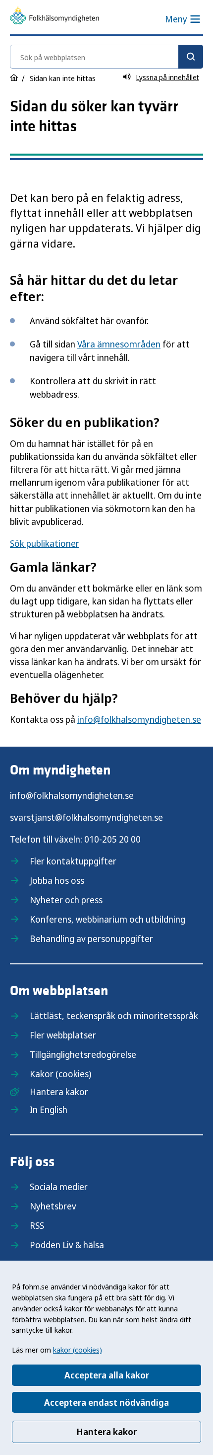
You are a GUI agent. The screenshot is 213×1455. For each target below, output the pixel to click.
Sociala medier (59, 1187)
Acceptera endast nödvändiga (106, 1402)
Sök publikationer (44, 543)
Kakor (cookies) (60, 1074)
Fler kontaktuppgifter (73, 861)
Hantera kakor (106, 1432)
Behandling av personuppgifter (91, 938)
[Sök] (190, 57)
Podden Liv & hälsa (67, 1245)
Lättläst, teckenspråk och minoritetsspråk (114, 1016)
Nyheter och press (66, 900)
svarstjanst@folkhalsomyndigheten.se (86, 817)
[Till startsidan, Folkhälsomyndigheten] (54, 16)
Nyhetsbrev (53, 1206)
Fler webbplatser (63, 1035)
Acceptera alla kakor (106, 1375)
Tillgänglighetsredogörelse (83, 1054)
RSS (37, 1225)
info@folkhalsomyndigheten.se (139, 719)
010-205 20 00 (112, 839)
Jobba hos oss (57, 880)
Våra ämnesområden (118, 344)
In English (48, 1109)
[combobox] (106, 57)
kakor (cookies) (77, 1350)
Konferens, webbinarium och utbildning (107, 919)
